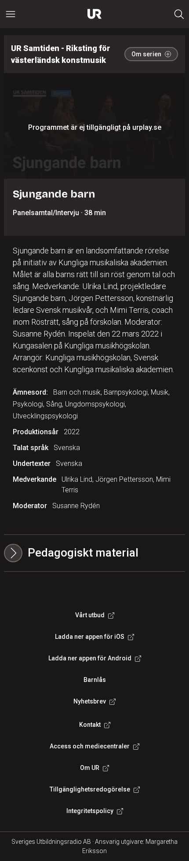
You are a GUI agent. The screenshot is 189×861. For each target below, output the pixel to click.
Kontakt (90, 724)
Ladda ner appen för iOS (89, 636)
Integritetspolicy (89, 810)
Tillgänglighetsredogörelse (90, 789)
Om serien (146, 54)
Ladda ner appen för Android (89, 658)
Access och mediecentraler (90, 746)
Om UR (89, 767)
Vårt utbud (90, 615)
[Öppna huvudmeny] (10, 14)
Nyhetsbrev (89, 701)
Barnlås (95, 679)
